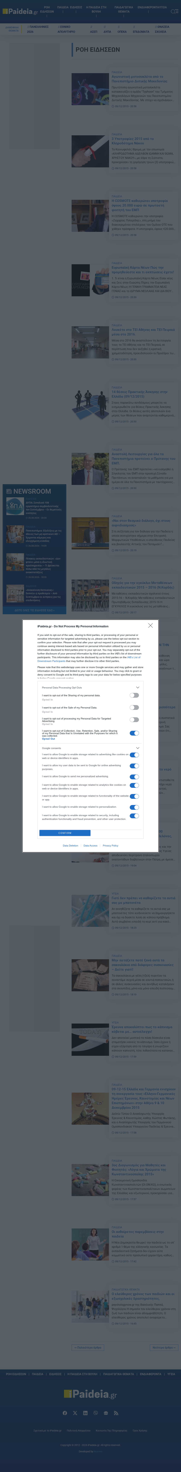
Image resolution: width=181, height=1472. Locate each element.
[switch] (134, 695)
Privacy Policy (110, 845)
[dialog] (90, 736)
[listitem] (90, 687)
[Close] (151, 626)
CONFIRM (65, 833)
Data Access (90, 845)
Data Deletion (70, 845)
